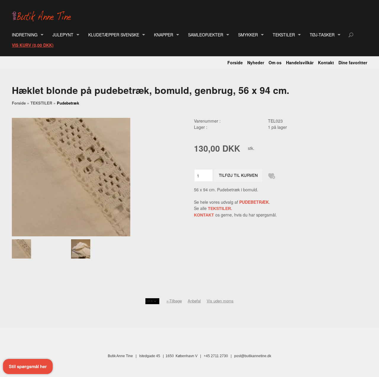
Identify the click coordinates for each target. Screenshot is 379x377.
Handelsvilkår (300, 62)
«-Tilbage (174, 301)
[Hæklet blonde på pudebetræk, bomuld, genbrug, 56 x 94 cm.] (41, 249)
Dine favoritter (352, 62)
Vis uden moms (220, 301)
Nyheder (255, 62)
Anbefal (194, 301)
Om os (275, 62)
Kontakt (326, 62)
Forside (235, 62)
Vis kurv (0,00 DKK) (33, 45)
